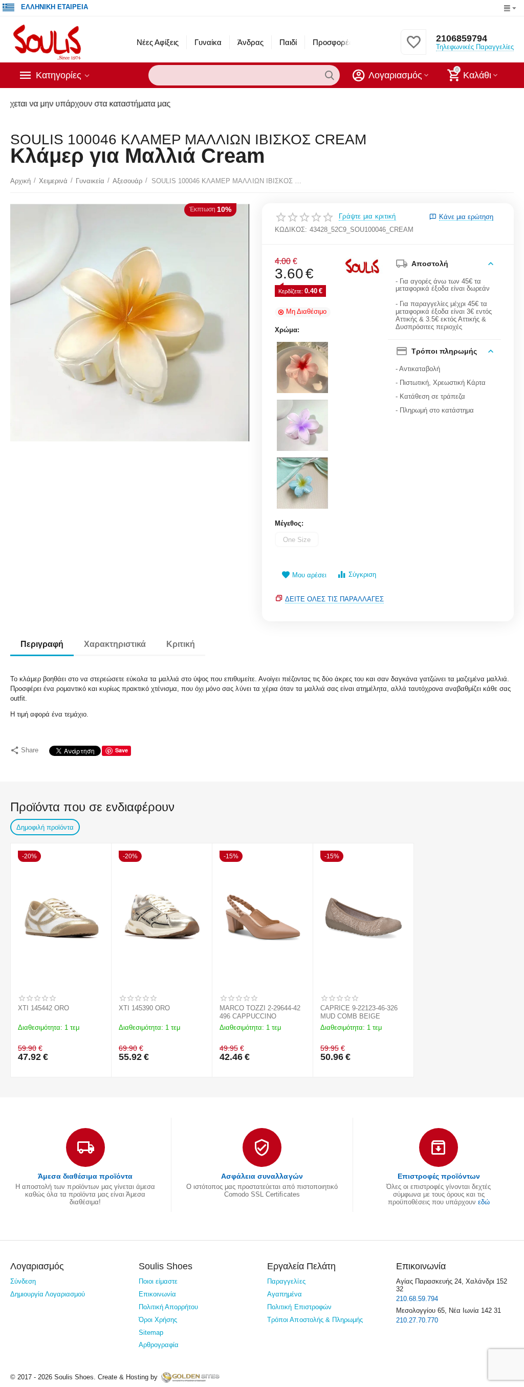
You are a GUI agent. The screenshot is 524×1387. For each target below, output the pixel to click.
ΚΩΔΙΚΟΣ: (291, 229)
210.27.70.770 (417, 1320)
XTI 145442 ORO (43, 1008)
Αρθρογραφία (159, 1345)
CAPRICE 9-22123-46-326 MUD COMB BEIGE (359, 1012)
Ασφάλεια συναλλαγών (261, 1176)
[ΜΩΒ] (302, 425)
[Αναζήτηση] (329, 75)
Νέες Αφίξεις (158, 42)
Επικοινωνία (157, 1294)
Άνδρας (250, 42)
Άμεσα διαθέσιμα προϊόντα (85, 1176)
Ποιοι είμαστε (158, 1281)
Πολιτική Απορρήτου (168, 1307)
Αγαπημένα (284, 1294)
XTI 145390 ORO (144, 1008)
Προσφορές (333, 42)
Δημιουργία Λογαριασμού (47, 1294)
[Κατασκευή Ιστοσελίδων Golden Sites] (190, 1377)
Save (121, 750)
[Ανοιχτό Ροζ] (302, 367)
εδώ (484, 1202)
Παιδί (288, 42)
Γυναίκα (208, 42)
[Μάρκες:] (362, 265)
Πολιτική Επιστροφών (299, 1307)
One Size (297, 540)
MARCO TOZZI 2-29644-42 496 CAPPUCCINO (260, 1012)
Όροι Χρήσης (158, 1320)
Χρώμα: (287, 330)
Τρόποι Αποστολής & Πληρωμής (314, 1320)
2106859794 (461, 38)
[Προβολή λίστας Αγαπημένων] (413, 48)
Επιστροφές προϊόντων (439, 1176)
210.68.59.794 (417, 1299)
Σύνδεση (23, 1281)
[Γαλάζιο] (302, 483)
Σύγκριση (362, 574)
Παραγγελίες (286, 1281)
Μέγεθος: (289, 523)
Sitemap (151, 1332)
